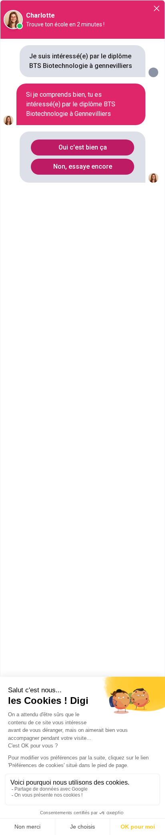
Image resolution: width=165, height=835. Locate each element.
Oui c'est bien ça (82, 147)
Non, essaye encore (82, 166)
